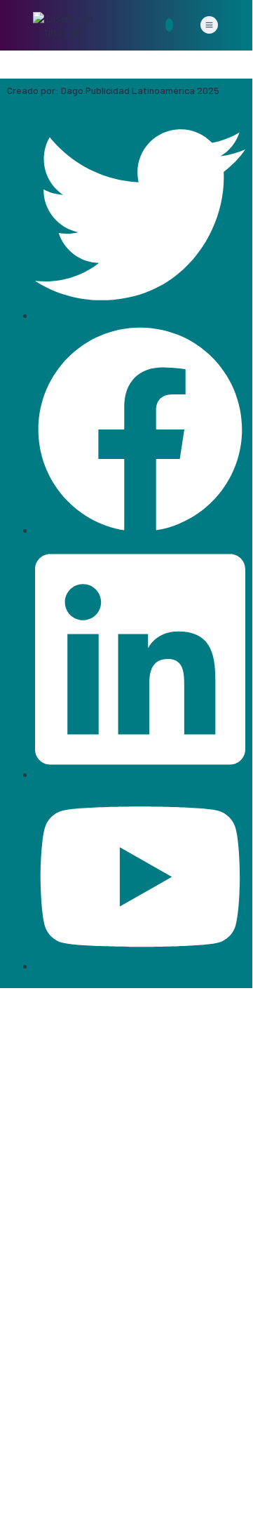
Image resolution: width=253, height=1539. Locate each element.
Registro (79, 1508)
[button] (209, 25)
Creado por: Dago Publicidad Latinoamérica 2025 (113, 90)
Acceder (118, 1508)
